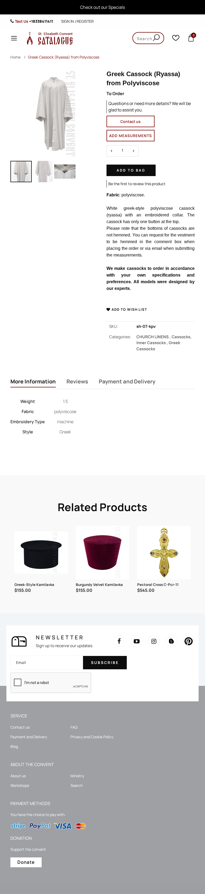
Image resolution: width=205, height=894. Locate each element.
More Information (33, 381)
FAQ (73, 727)
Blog (14, 746)
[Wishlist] (175, 39)
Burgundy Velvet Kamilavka (99, 584)
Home (15, 57)
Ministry (77, 775)
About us (18, 775)
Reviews (77, 381)
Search (76, 785)
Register (85, 21)
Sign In (67, 21)
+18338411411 (41, 21)
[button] (43, 171)
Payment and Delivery (127, 381)
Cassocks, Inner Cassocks (164, 340)
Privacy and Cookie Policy (91, 736)
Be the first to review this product (136, 183)
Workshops (19, 785)
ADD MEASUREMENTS (130, 135)
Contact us (130, 121)
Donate (26, 862)
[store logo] (48, 38)
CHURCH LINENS (154, 337)
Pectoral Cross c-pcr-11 (158, 584)
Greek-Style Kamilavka (34, 584)
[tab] (33, 382)
